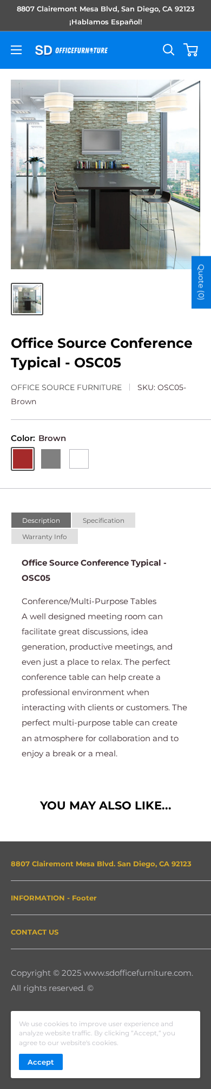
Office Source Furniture (66, 387)
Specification (103, 520)
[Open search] (169, 50)
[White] (79, 459)
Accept (41, 1062)
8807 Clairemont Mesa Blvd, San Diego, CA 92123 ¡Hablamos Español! (106, 15)
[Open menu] (16, 50)
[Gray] (51, 459)
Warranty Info (44, 537)
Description (41, 520)
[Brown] (22, 459)
